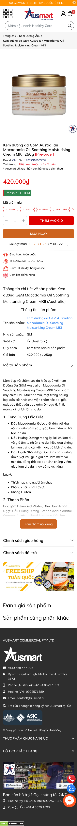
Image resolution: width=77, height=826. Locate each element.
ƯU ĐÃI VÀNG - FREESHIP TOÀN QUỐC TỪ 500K (36, 2)
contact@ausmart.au (31, 698)
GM (14, 160)
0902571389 (37, 244)
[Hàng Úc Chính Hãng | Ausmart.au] (38, 14)
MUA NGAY (38, 234)
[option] (38, 94)
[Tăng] (24, 220)
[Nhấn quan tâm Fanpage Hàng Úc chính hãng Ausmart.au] (38, 775)
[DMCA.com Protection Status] (12, 823)
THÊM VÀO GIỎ (51, 221)
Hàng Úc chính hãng (50, 730)
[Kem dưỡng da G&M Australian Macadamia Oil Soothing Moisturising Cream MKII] (38, 94)
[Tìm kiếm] (69, 25)
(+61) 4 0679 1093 (46, 685)
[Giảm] (6, 220)
